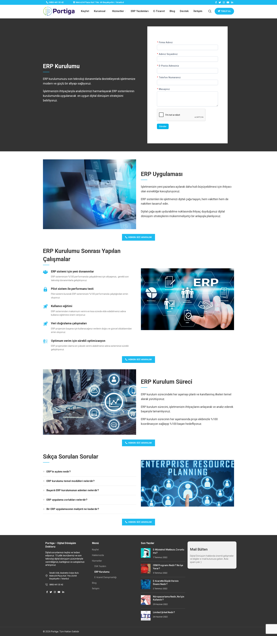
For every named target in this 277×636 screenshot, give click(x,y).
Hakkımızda (98, 555)
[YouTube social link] (228, 2)
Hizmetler (97, 561)
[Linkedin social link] (232, 2)
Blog (94, 583)
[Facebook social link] (216, 2)
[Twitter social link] (220, 2)
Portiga (54, 631)
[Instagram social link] (224, 2)
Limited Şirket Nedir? (164, 612)
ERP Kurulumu (101, 572)
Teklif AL (226, 11)
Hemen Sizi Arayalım (140, 237)
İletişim (95, 588)
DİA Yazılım (100, 566)
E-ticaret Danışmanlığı (105, 577)
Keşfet (95, 549)
